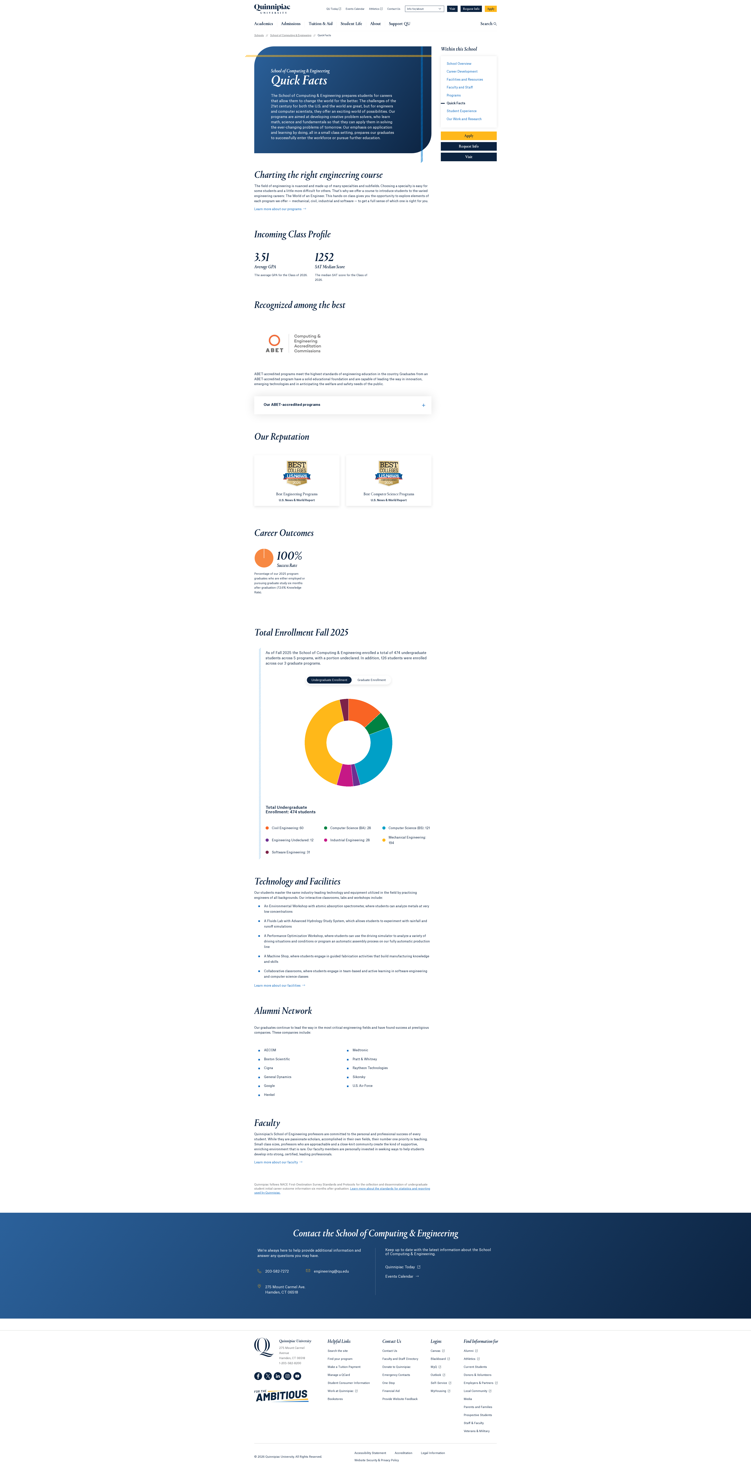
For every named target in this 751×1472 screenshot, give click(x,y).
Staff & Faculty (474, 1423)
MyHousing (440, 1391)
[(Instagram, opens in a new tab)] (287, 1376)
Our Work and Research (464, 119)
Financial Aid (391, 1391)
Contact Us (393, 9)
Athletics (376, 9)
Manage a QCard (339, 1375)
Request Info (469, 147)
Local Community (477, 1391)
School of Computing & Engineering (290, 35)
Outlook (438, 1375)
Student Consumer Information (349, 1383)
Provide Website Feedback (400, 1399)
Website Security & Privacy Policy (376, 1460)
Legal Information (433, 1453)
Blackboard (440, 1359)
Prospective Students (478, 1415)
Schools (259, 35)
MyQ (436, 1367)
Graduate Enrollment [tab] (372, 680)
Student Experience (462, 111)
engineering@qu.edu (331, 1271)
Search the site (338, 1351)
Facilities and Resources (465, 79)
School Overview (459, 63)
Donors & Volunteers (477, 1375)
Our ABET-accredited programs (292, 404)
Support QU (399, 24)
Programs (454, 95)
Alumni (471, 1351)
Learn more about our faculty (276, 1162)
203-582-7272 (277, 1271)
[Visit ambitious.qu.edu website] (281, 1396)
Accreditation (403, 1453)
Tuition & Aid (321, 24)
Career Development (462, 71)
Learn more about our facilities (277, 985)
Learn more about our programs (278, 209)
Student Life (351, 24)
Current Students (475, 1367)
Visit (469, 157)
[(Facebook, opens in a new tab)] (258, 1376)
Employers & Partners (481, 1383)
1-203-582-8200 (290, 1363)
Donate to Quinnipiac (396, 1367)
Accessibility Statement (370, 1453)
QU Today (333, 9)
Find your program (340, 1359)
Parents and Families (478, 1407)
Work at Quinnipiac (343, 1391)
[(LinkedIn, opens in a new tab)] (278, 1376)
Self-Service (441, 1383)
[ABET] (293, 366)
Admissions (291, 24)
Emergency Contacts (396, 1375)
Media (468, 1399)
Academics (263, 24)
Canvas (438, 1351)
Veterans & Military (477, 1431)
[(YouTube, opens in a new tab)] (297, 1376)
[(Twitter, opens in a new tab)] (268, 1376)
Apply (468, 136)
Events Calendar (355, 9)
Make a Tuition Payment (344, 1367)
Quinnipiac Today (402, 1267)
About (375, 24)
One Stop (388, 1383)
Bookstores (335, 1399)
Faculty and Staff (460, 87)
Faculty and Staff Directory (400, 1359)
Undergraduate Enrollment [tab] (329, 680)
